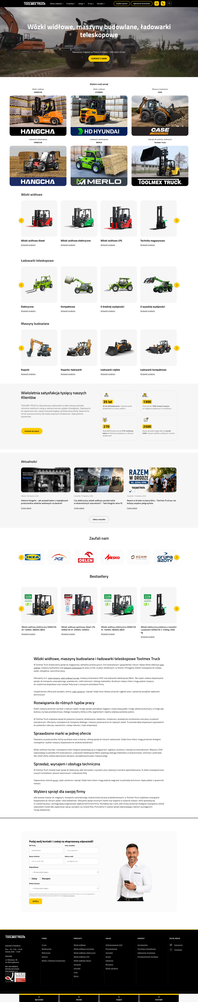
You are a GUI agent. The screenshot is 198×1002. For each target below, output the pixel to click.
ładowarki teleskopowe (73, 667)
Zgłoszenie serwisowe (141, 3)
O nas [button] (90, 4)
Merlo (76, 976)
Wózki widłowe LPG (81, 957)
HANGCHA (38, 92)
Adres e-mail (69, 856)
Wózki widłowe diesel (82, 960)
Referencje (46, 953)
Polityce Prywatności (69, 896)
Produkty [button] (70, 4)
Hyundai (77, 968)
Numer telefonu (34, 856)
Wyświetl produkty (28, 245)
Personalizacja (111, 949)
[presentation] (21, 220)
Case (76, 972)
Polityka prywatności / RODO (182, 995)
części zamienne (78, 691)
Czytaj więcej (26, 508)
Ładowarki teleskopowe (38, 139)
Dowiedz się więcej (32, 431)
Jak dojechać (143, 945)
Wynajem (109, 964)
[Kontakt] (159, 998)
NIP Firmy (32, 845)
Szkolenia (109, 960)
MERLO (99, 142)
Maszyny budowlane (160, 89)
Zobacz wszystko (99, 519)
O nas (44, 945)
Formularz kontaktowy (147, 949)
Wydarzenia (46, 949)
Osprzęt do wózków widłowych (160, 139)
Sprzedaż (109, 953)
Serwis (108, 957)
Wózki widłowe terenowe (84, 949)
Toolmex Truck (160, 142)
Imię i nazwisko (70, 845)
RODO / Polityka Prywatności (53, 960)
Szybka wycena (121, 3)
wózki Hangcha (54, 678)
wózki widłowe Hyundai (70, 678)
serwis (55, 780)
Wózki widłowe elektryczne (85, 953)
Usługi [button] (80, 4)
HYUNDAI (99, 92)
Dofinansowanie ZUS (114, 945)
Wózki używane (112, 968)
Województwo (33, 867)
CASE (160, 92)
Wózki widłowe (38, 89)
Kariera (45, 957)
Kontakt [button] (100, 4)
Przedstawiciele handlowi (148, 957)
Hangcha (77, 964)
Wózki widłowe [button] (56, 4)
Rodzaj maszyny (34, 883)
